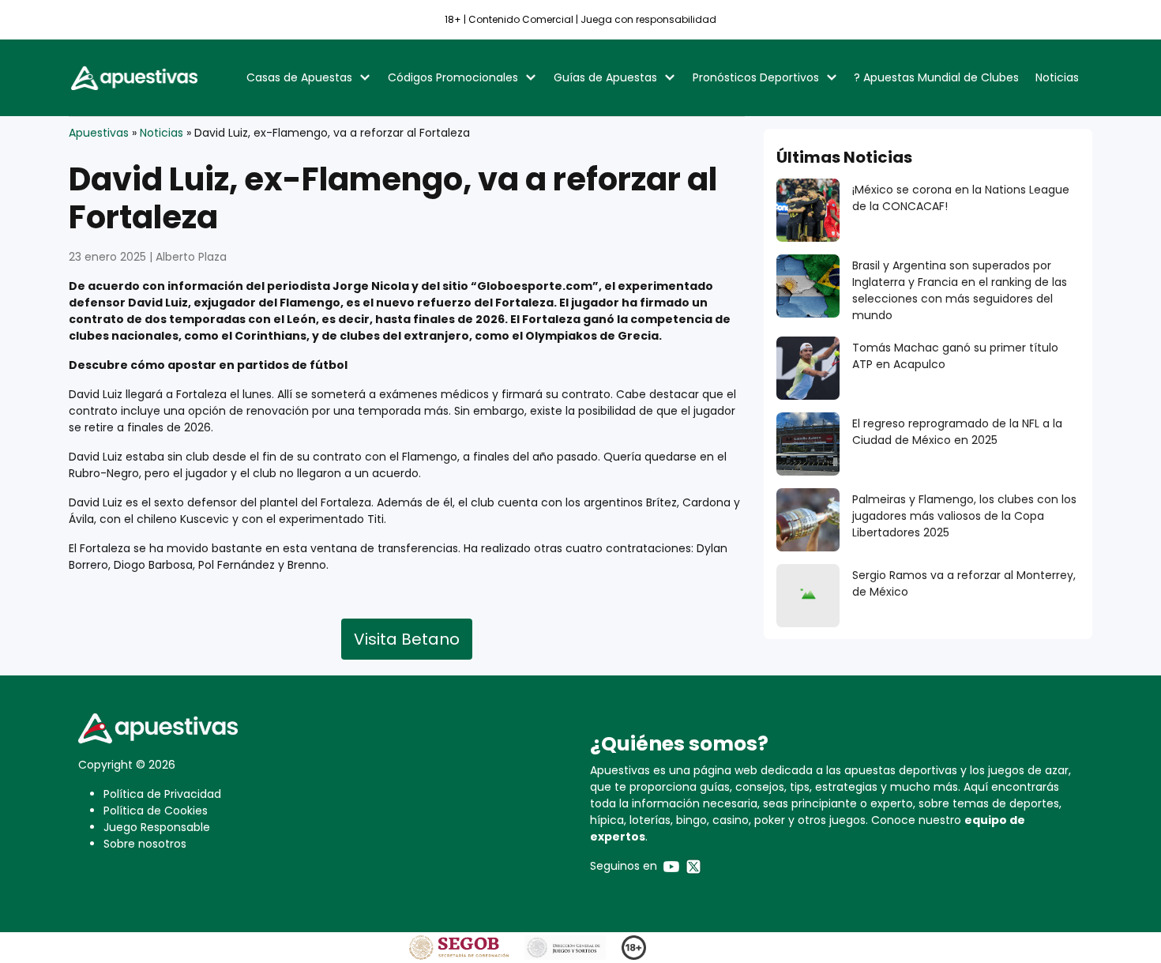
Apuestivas (99, 133)
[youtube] (671, 866)
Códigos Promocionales (453, 77)
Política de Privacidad (162, 794)
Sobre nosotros (144, 844)
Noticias (1057, 77)
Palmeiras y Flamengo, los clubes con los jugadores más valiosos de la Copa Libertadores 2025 (964, 515)
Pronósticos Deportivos (756, 77)
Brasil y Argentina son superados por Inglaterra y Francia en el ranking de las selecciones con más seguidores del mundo (959, 290)
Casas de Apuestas (299, 77)
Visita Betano (407, 639)
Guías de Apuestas (605, 77)
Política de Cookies (155, 810)
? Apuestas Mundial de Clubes (936, 77)
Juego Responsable (156, 827)
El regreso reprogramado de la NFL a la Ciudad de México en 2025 (957, 432)
